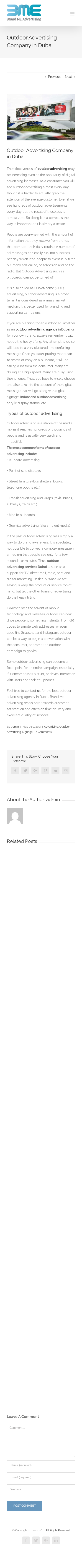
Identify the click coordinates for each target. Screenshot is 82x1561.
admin (15, 726)
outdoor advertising (52, 169)
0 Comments (44, 732)
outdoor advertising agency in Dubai (43, 329)
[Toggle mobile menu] (72, 13)
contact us (33, 690)
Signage (27, 732)
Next (68, 76)
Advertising (51, 726)
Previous (54, 76)
